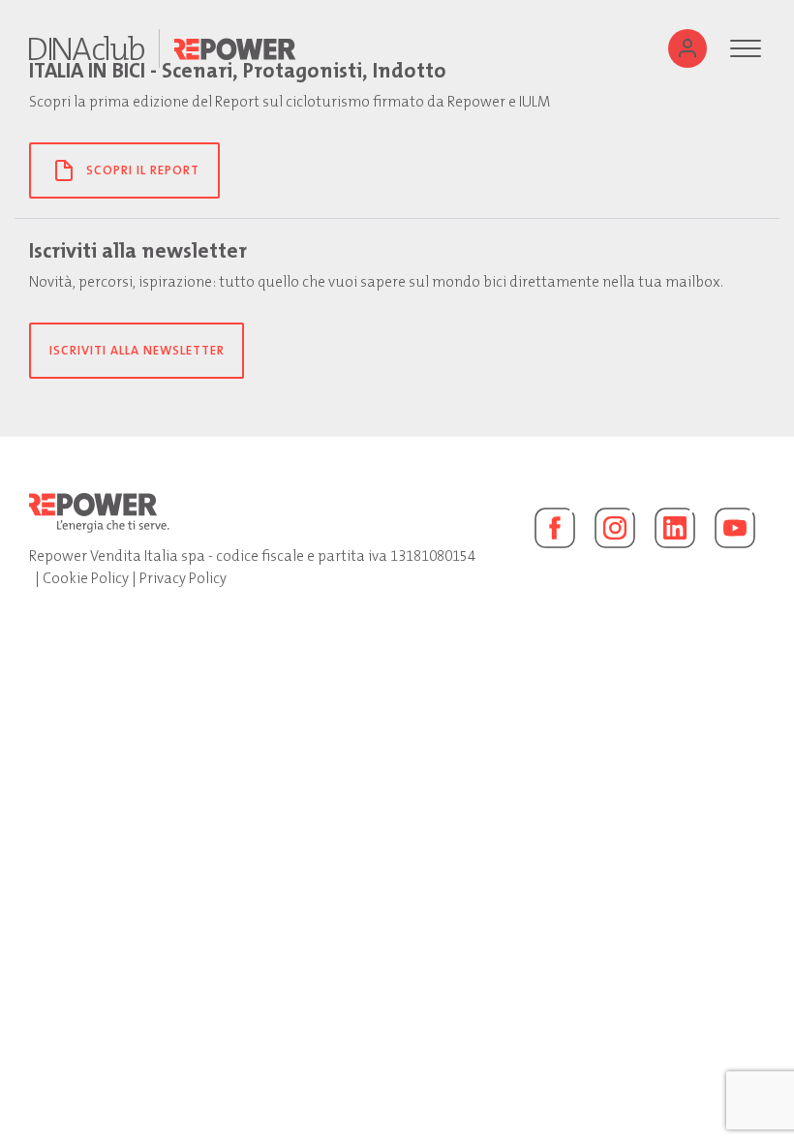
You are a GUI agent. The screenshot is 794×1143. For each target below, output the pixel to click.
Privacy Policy (183, 578)
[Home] (86, 48)
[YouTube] (735, 528)
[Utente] (687, 48)
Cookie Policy (86, 578)
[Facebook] (554, 528)
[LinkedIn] (675, 528)
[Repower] (235, 48)
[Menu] (745, 48)
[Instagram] (615, 528)
